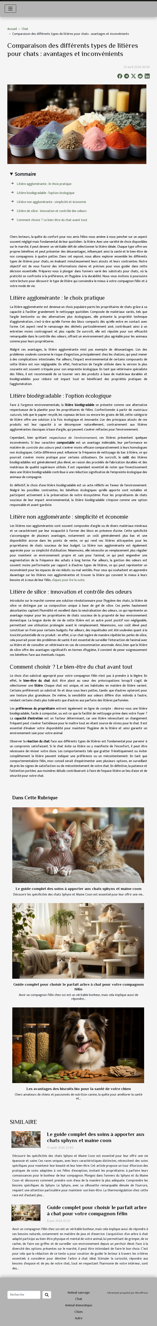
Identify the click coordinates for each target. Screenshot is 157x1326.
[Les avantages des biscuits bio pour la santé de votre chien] (78, 1045)
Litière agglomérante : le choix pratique (44, 184)
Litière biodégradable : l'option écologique (45, 193)
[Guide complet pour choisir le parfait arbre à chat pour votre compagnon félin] (78, 941)
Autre (78, 1318)
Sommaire (25, 174)
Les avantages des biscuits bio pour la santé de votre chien (78, 1089)
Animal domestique (78, 1305)
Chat (25, 29)
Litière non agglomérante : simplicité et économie (51, 202)
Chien (78, 1312)
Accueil (12, 29)
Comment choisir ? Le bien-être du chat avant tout (52, 220)
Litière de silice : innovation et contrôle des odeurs (52, 211)
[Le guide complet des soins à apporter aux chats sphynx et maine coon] (78, 845)
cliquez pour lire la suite (68, 580)
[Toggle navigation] (10, 9)
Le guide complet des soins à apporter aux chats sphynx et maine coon (78, 888)
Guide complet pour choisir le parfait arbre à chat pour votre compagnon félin (97, 1210)
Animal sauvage (78, 1292)
